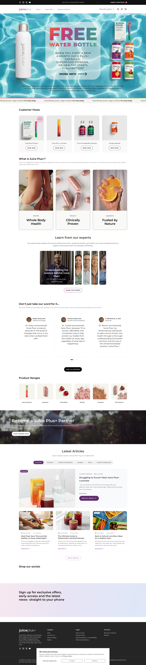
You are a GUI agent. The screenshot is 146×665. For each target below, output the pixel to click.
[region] (73, 335)
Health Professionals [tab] (104, 462)
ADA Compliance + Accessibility (86, 637)
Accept (72, 661)
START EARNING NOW (21, 434)
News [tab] (90, 462)
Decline (94, 661)
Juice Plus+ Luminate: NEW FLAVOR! (73, 2)
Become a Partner (110, 633)
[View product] (122, 9)
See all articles (73, 558)
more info (62, 70)
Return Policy (51, 637)
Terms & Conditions (82, 640)
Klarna (49, 640)
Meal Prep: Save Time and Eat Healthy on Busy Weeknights (34, 537)
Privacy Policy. (67, 656)
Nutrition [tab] (50, 462)
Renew (106, 635)
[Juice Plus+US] (25, 9)
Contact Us (51, 635)
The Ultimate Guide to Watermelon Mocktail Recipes (71, 537)
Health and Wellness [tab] (65, 462)
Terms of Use (80, 633)
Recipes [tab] (80, 462)
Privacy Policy (80, 635)
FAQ (48, 633)
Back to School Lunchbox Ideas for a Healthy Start (109, 537)
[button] (106, 9)
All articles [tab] (38, 462)
